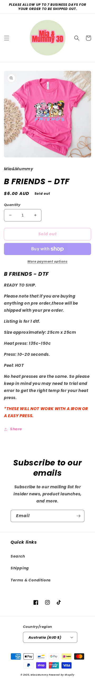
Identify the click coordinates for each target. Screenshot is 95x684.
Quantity (12, 204)
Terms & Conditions (31, 580)
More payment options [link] (47, 261)
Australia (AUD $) (44, 637)
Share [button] (16, 429)
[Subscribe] (78, 516)
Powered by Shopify (61, 674)
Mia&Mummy (39, 674)
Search (18, 556)
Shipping (20, 568)
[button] (6, 38)
